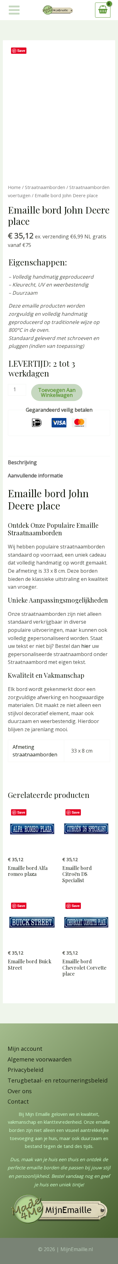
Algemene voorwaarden (39, 1059)
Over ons (20, 1091)
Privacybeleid (25, 1069)
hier (86, 646)
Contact (18, 1101)
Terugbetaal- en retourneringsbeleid (58, 1080)
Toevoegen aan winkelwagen (57, 392)
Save (21, 50)
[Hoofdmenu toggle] (14, 10)
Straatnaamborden (45, 187)
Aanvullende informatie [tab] (35, 475)
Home (14, 187)
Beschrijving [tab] (22, 462)
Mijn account (25, 1048)
